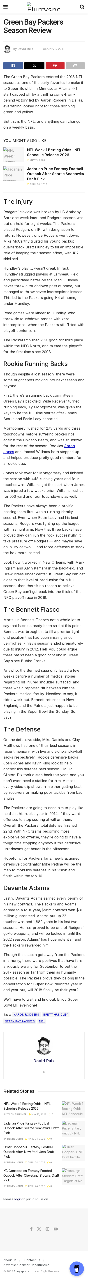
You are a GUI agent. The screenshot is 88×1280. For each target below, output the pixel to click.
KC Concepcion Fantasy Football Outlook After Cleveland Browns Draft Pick (31, 1175)
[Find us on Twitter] (39, 1229)
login (18, 1199)
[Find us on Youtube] (56, 1229)
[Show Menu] (5, 7)
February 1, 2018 (53, 49)
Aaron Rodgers (26, 1014)
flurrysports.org (24, 1271)
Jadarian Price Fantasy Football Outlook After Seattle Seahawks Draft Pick (55, 174)
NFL (41, 1021)
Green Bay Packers (20, 1021)
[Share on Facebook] (13, 65)
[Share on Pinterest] (55, 65)
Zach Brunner (16, 1114)
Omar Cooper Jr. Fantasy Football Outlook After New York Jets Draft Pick (28, 1152)
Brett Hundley (55, 1014)
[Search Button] (82, 6)
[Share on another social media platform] (75, 65)
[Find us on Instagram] (47, 1229)
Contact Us (32, 1260)
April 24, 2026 (38, 184)
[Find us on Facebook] (31, 1229)
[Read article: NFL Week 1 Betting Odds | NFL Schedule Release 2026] (13, 154)
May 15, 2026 (37, 160)
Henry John (15, 1138)
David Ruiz (25, 49)
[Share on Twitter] (34, 65)
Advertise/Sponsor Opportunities (26, 1265)
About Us (9, 1260)
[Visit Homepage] (43, 6)
